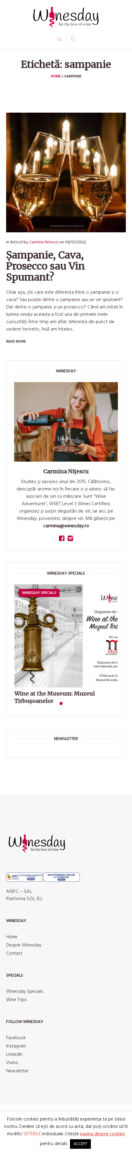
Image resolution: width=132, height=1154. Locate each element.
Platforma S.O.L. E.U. (24, 899)
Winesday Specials (24, 991)
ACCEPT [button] (80, 1144)
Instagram (16, 1046)
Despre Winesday (23, 945)
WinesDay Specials (39, 593)
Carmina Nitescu (43, 242)
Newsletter (17, 1071)
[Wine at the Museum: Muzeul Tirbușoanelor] (66, 635)
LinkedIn (14, 1054)
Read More (16, 342)
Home (56, 76)
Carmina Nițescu (66, 471)
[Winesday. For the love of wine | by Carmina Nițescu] (66, 17)
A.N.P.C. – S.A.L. (19, 891)
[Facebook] (62, 538)
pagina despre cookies (102, 1134)
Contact (14, 953)
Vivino (12, 1063)
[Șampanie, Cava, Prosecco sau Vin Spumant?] (66, 172)
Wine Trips (16, 1000)
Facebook (16, 1038)
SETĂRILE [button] (32, 1134)
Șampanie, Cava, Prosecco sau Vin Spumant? (45, 266)
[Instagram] (70, 538)
